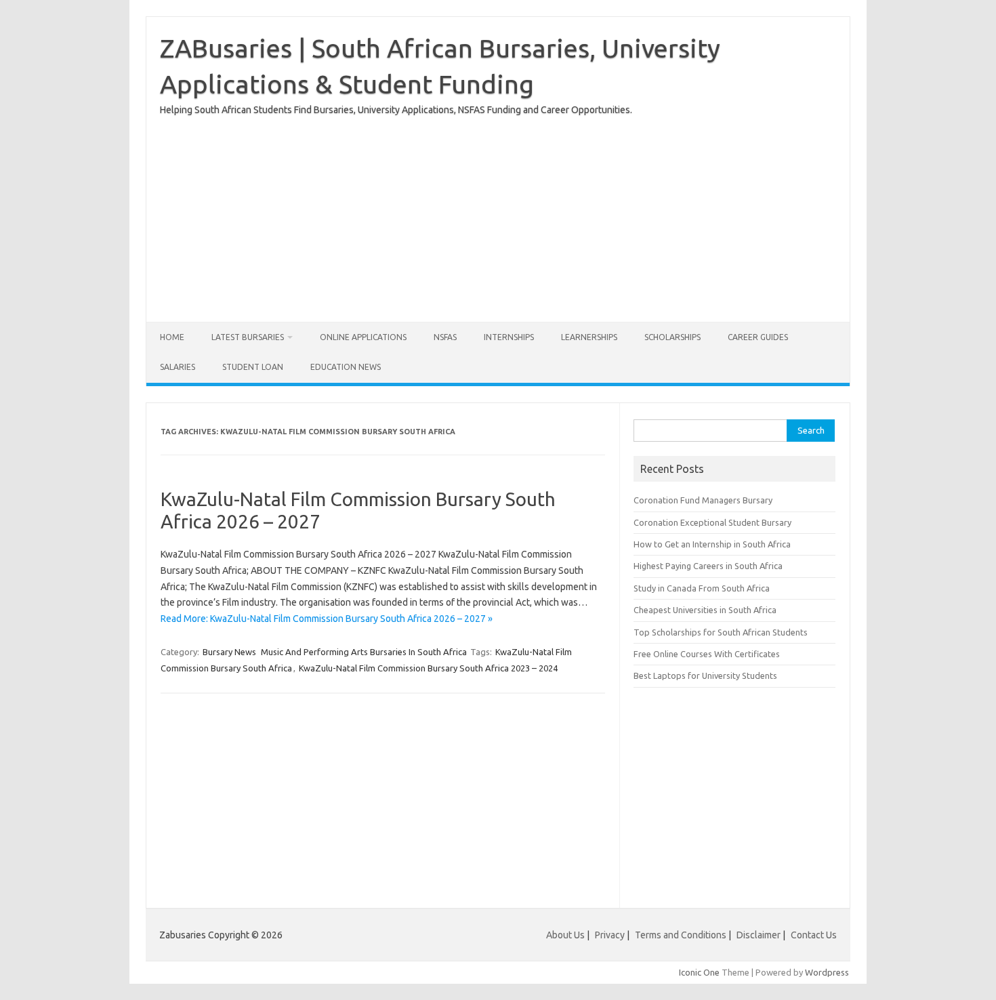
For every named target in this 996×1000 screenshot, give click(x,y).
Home (172, 337)
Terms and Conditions (680, 935)
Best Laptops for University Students (705, 675)
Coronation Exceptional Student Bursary (712, 522)
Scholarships (672, 337)
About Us (565, 935)
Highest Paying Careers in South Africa (708, 565)
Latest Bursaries (247, 337)
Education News (345, 366)
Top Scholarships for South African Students (721, 632)
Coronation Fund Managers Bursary (703, 500)
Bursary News (229, 652)
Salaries (177, 366)
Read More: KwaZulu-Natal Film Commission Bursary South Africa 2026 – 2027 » (327, 618)
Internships (509, 337)
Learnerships (589, 337)
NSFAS (445, 337)
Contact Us (814, 935)
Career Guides (758, 337)
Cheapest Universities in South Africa (705, 609)
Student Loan (252, 366)
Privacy (611, 935)
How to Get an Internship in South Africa (712, 544)
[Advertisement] (498, 213)
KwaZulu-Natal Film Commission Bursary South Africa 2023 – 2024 (428, 668)
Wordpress (827, 972)
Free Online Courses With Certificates (707, 654)
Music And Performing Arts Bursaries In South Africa (364, 652)
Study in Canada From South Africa (702, 588)
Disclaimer (758, 935)
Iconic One (699, 972)
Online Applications (363, 337)
